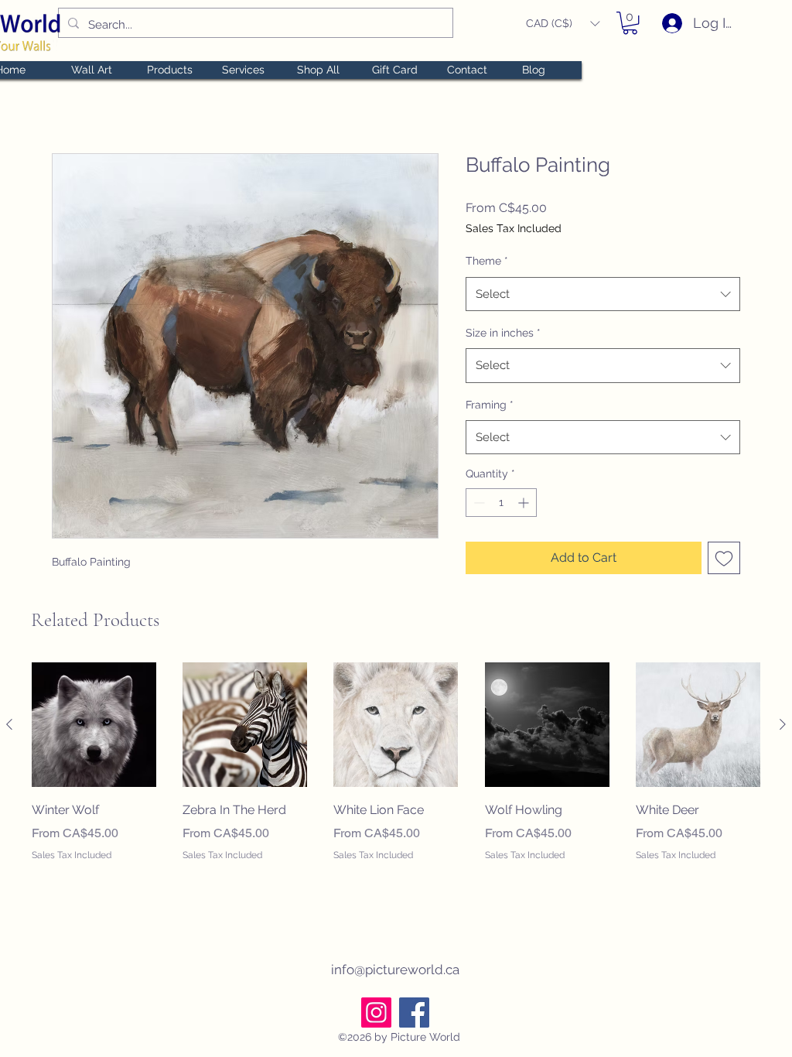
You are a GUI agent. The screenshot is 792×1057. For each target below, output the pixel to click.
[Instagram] (376, 1012)
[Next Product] (782, 724)
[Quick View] (94, 724)
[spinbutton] (501, 502)
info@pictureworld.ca (395, 969)
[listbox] (562, 23)
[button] (562, 23)
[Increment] (524, 502)
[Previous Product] (9, 724)
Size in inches (503, 333)
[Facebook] (414, 1012)
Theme (487, 261)
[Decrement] (477, 502)
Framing (490, 405)
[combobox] (603, 294)
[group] (396, 784)
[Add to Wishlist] (724, 558)
